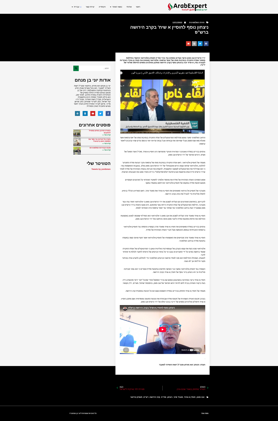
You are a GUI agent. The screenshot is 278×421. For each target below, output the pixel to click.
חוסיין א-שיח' (190, 397)
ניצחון (169, 397)
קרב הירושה (155, 397)
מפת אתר (204, 413)
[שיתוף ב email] (188, 43)
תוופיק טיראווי (136, 397)
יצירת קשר (90, 7)
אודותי (129, 7)
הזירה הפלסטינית (196, 22)
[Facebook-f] (108, 113)
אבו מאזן (200, 397)
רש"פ (145, 397)
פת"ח (163, 397)
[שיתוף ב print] (194, 43)
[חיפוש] (76, 68)
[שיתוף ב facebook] (206, 43)
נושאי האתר (117, 7)
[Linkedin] (85, 113)
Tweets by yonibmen (101, 169)
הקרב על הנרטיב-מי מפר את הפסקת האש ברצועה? (100, 140)
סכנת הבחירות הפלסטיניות (100, 148)
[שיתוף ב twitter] (200, 43)
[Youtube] (92, 113)
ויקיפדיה (102, 7)
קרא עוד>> (106, 135)
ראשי (138, 7)
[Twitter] (100, 113)
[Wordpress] (77, 113)
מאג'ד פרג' (178, 397)
